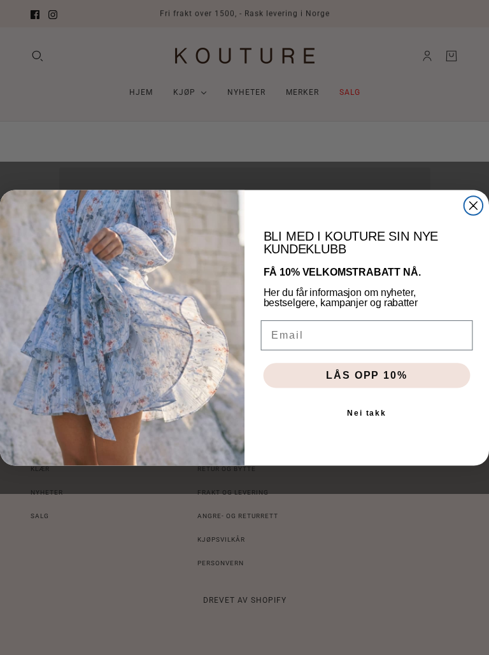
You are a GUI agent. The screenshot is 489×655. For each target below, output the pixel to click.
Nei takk (366, 413)
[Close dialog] (473, 205)
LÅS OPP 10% (366, 374)
